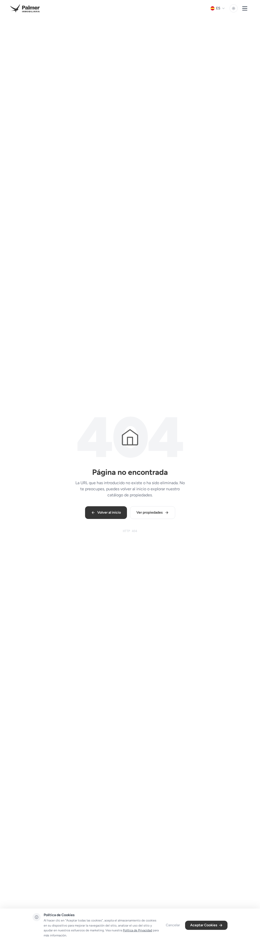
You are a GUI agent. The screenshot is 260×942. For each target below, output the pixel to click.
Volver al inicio (109, 512)
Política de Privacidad (137, 930)
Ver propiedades (149, 512)
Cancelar (173, 925)
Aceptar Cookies (203, 925)
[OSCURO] (234, 8)
